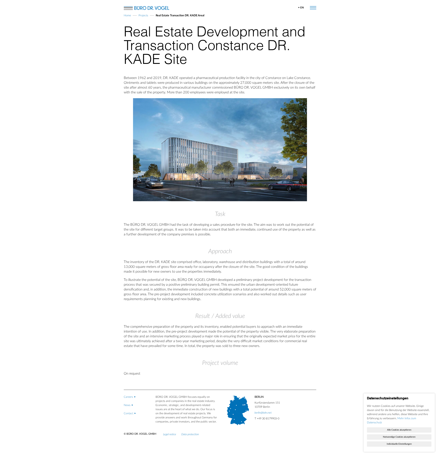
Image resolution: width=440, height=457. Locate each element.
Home (127, 15)
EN (302, 7)
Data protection (190, 434)
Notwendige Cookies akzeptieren (399, 437)
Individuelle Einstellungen (399, 444)
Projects (143, 15)
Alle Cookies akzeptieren (399, 430)
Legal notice (169, 434)
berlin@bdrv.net (263, 412)
